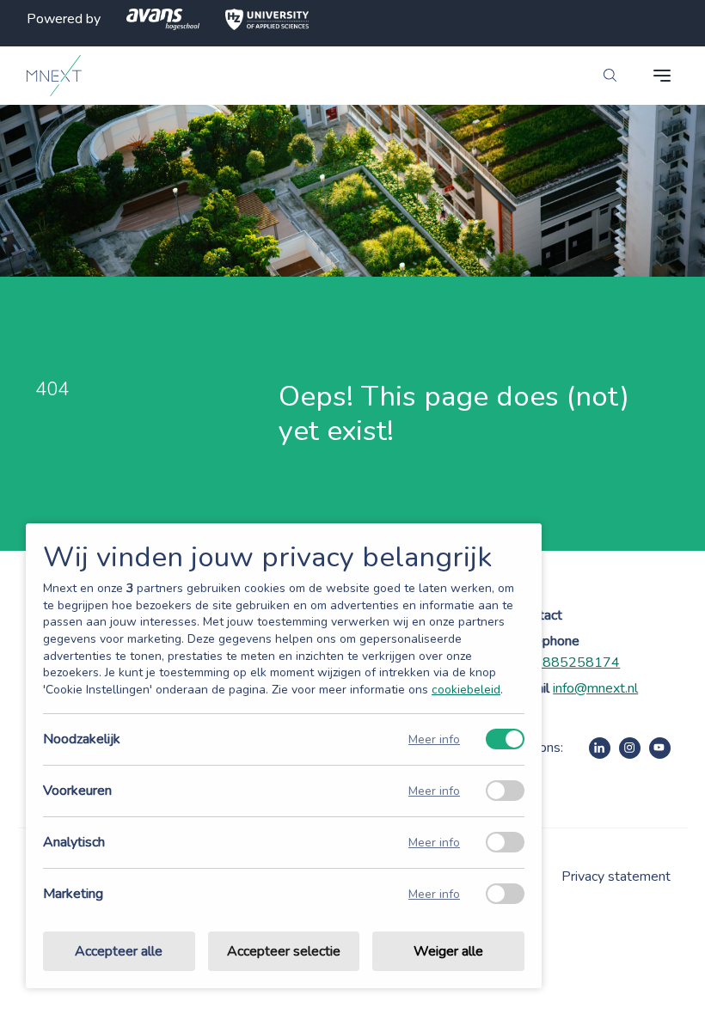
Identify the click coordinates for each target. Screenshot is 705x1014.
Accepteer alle (118, 951)
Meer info (434, 739)
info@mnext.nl (595, 688)
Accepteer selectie (283, 951)
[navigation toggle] (662, 75)
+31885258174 (568, 662)
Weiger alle (448, 951)
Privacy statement (616, 876)
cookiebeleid (466, 689)
